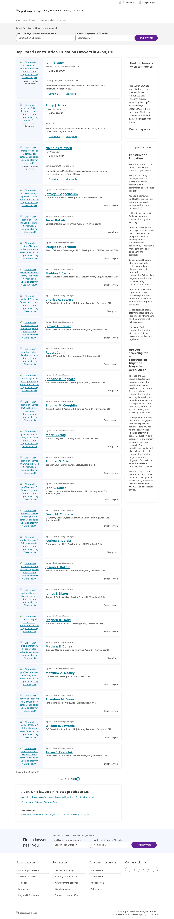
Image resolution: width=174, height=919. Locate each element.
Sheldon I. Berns (58, 273)
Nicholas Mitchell (59, 148)
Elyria (86, 814)
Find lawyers (146, 38)
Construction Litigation (45, 20)
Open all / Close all (142, 147)
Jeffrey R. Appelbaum (62, 194)
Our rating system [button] (141, 129)
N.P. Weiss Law (53, 152)
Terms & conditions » (122, 914)
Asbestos (25, 797)
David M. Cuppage (59, 514)
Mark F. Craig (56, 435)
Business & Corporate (42, 797)
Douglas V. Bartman (61, 247)
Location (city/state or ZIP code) (91, 33)
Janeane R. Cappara (60, 379)
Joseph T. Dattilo (58, 567)
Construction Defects (31, 802)
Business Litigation (64, 797)
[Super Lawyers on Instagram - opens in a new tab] (136, 869)
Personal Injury (51, 802)
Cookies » (153, 914)
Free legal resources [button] (73, 10)
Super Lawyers (26, 862)
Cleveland (26, 814)
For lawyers (60, 862)
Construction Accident (86, 797)
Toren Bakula (56, 220)
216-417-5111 (57, 156)
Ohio (57, 20)
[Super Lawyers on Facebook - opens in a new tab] (127, 869)
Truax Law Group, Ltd (56, 109)
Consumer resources (102, 862)
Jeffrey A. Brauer (58, 326)
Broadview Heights (73, 814)
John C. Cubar (56, 488)
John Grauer (55, 62)
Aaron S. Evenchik (59, 752)
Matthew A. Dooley (60, 673)
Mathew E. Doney (59, 646)
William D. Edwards (60, 726)
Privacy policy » (140, 914)
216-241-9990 (57, 70)
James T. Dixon (57, 593)
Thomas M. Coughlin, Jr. (64, 405)
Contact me (54, 93)
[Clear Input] (71, 37)
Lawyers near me (52, 10)
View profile (71, 93)
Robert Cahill (55, 352)
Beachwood (38, 814)
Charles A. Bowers (59, 299)
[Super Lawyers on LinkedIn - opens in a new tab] (155, 869)
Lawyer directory (29, 20)
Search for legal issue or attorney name (36, 33)
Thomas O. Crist (58, 461)
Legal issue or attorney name (67, 840)
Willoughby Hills (54, 814)
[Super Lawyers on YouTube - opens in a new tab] (146, 869)
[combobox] (45, 38)
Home (18, 20)
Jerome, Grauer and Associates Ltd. (62, 66)
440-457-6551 (57, 113)
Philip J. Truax (56, 105)
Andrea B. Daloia (58, 540)
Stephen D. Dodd (58, 620)
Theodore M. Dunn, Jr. (62, 699)
